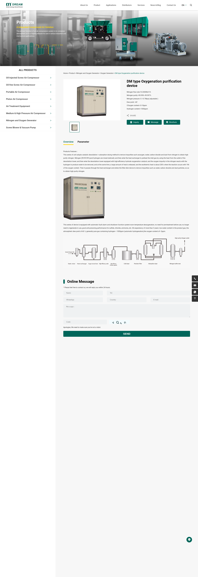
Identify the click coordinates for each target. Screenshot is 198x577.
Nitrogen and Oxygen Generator (87, 73)
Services (141, 5)
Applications (111, 5)
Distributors (127, 5)
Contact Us (171, 5)
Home (65, 73)
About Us (84, 5)
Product (97, 5)
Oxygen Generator (106, 73)
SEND (126, 333)
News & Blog (155, 5)
